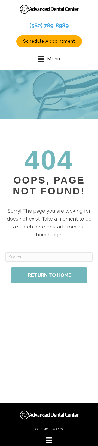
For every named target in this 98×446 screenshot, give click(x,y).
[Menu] (49, 440)
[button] (49, 41)
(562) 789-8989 (49, 25)
